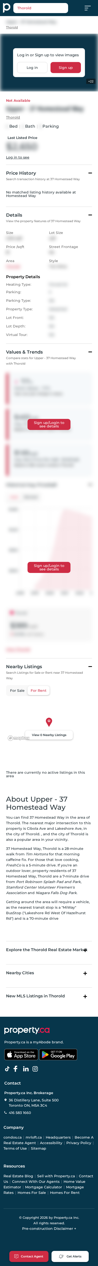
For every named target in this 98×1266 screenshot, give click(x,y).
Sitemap (38, 1148)
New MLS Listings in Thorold (35, 996)
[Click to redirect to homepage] (6, 8)
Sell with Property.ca (56, 1176)
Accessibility (51, 1143)
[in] (36, 1069)
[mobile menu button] (90, 8)
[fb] (18, 1069)
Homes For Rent (65, 1192)
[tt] (8, 1069)
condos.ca (13, 1137)
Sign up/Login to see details (49, 424)
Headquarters (58, 1137)
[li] (27, 1069)
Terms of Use (15, 1148)
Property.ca (14, 1042)
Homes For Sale (32, 1192)
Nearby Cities (20, 972)
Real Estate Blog (18, 1176)
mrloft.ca (34, 1137)
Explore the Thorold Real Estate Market (46, 949)
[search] (40, 8)
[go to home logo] (27, 1030)
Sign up (66, 67)
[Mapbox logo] (19, 738)
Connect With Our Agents (36, 1181)
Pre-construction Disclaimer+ (49, 1228)
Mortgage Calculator (43, 1187)
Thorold (12, 27)
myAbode (42, 1042)
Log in (32, 67)
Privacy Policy (78, 1143)
